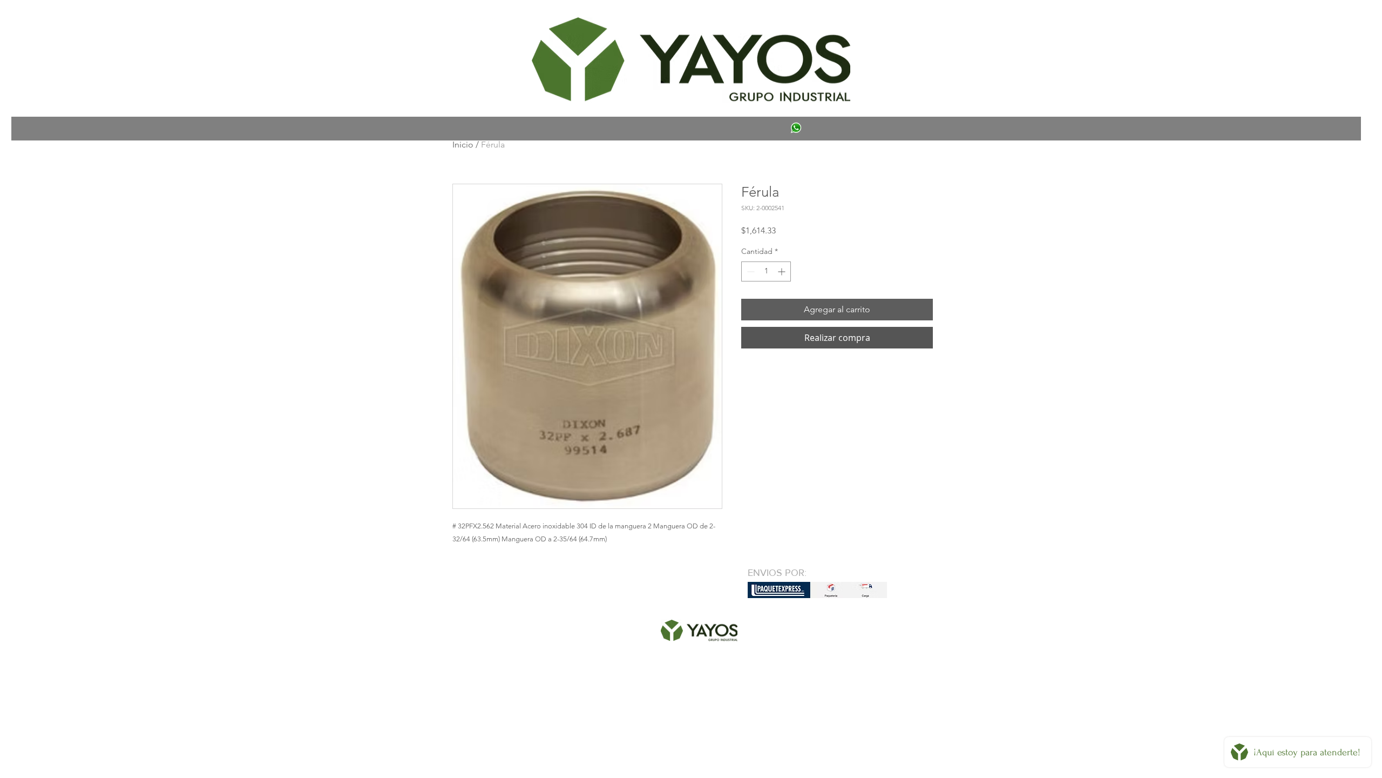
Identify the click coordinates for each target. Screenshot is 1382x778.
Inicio (462, 144)
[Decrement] (749, 271)
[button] (468, 19)
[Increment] (782, 271)
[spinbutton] (766, 271)
